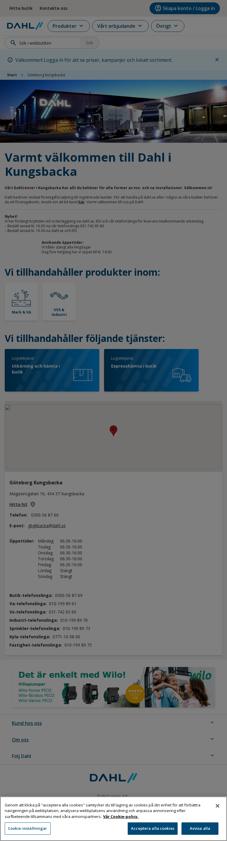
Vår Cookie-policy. (121, 816)
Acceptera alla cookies (152, 828)
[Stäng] (217, 805)
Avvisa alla (200, 828)
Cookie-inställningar (27, 828)
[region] (113, 818)
